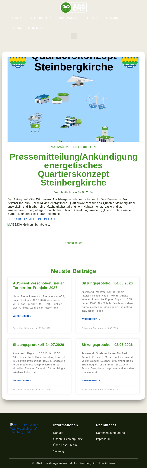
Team (17, 28)
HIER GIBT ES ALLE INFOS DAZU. (32, 219)
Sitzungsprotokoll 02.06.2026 (107, 345)
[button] (74, 36)
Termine (113, 18)
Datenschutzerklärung (110, 432)
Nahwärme (69, 18)
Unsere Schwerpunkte (68, 439)
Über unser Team (65, 445)
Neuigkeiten (40, 18)
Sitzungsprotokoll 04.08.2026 (107, 283)
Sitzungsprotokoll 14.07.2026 (38, 345)
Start (17, 18)
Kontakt (36, 28)
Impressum (103, 439)
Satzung (58, 451)
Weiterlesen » (22, 316)
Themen (92, 18)
